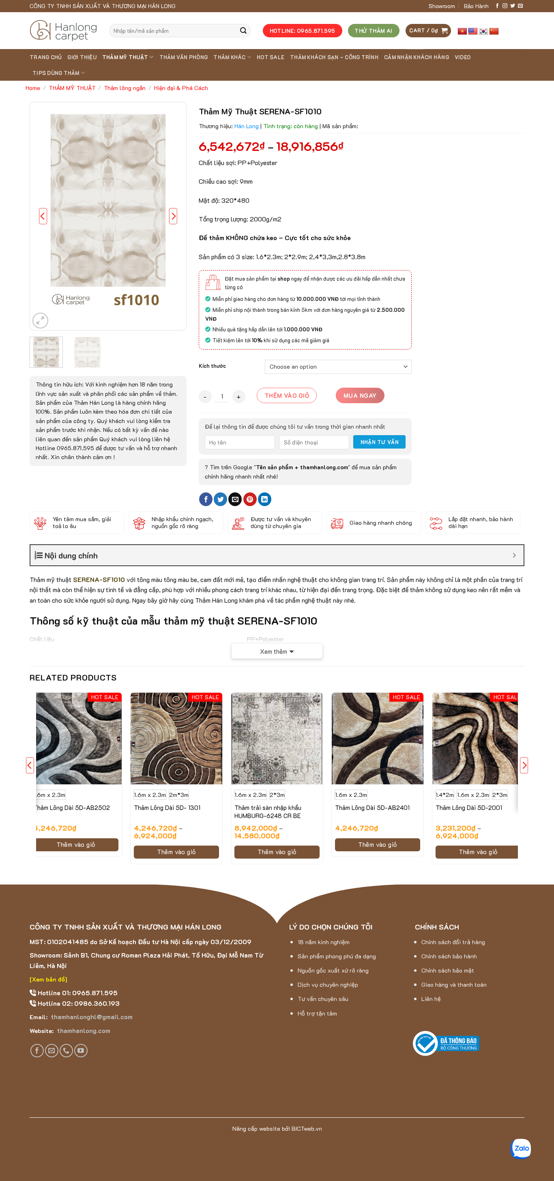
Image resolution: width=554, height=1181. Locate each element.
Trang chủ (46, 57)
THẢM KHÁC (229, 57)
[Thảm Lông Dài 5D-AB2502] (76, 738)
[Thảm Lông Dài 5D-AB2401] (377, 738)
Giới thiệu (82, 57)
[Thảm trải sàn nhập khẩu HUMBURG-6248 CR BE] (277, 738)
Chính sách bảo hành (449, 956)
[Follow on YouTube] (81, 1050)
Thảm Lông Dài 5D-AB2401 (372, 808)
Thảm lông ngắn (125, 88)
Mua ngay (360, 395)
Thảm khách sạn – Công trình (334, 57)
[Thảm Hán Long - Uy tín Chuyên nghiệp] (63, 30)
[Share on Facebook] (206, 499)
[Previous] (43, 216)
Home (33, 88)
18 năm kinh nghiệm (324, 942)
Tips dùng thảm (55, 73)
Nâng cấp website (256, 1128)
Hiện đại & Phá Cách (181, 88)
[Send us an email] (520, 6)
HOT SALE (270, 57)
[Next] (173, 216)
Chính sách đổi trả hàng (453, 942)
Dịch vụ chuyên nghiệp (328, 984)
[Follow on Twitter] (512, 6)
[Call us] (66, 1050)
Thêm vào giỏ (286, 395)
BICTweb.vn (307, 1128)
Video (462, 57)
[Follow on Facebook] (497, 6)
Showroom (442, 6)
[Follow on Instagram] (504, 6)
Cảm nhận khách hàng (416, 57)
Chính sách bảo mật (447, 970)
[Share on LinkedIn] (264, 499)
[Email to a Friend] (235, 499)
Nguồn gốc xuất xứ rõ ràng (333, 970)
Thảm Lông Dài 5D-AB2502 (71, 808)
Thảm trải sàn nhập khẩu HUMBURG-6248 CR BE (267, 812)
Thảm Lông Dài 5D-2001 (469, 808)
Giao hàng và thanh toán (454, 984)
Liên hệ (431, 999)
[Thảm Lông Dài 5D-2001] (478, 738)
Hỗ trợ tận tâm (317, 1013)
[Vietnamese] (462, 32)
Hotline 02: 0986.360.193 (78, 1003)
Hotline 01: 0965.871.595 (77, 992)
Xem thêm (273, 651)
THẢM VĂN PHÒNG (183, 57)
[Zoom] (40, 321)
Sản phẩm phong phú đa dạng (337, 956)
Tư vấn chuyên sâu (323, 999)
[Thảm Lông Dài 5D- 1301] (176, 738)
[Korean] (483, 32)
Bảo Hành (476, 6)
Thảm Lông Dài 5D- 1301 (167, 808)
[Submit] (243, 31)
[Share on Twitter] (220, 499)
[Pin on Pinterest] (250, 499)
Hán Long (246, 126)
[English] (473, 32)
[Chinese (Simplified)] (494, 32)
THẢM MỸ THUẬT (125, 57)
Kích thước (212, 366)
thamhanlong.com (82, 1030)
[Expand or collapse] (514, 555)
